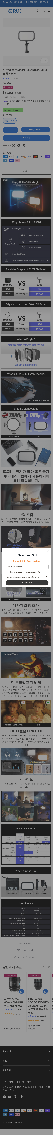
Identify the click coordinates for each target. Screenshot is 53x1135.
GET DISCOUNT (27, 583)
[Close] (48, 551)
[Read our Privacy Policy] (47, 576)
